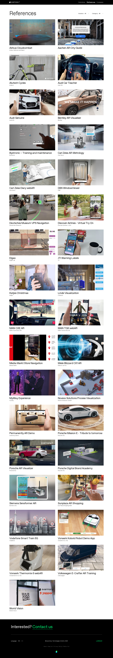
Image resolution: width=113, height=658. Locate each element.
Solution (81, 14)
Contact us (42, 627)
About (45, 646)
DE (22, 641)
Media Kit (66, 646)
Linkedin (99, 641)
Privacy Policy (58, 646)
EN (19, 641)
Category (95, 14)
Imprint (50, 646)
